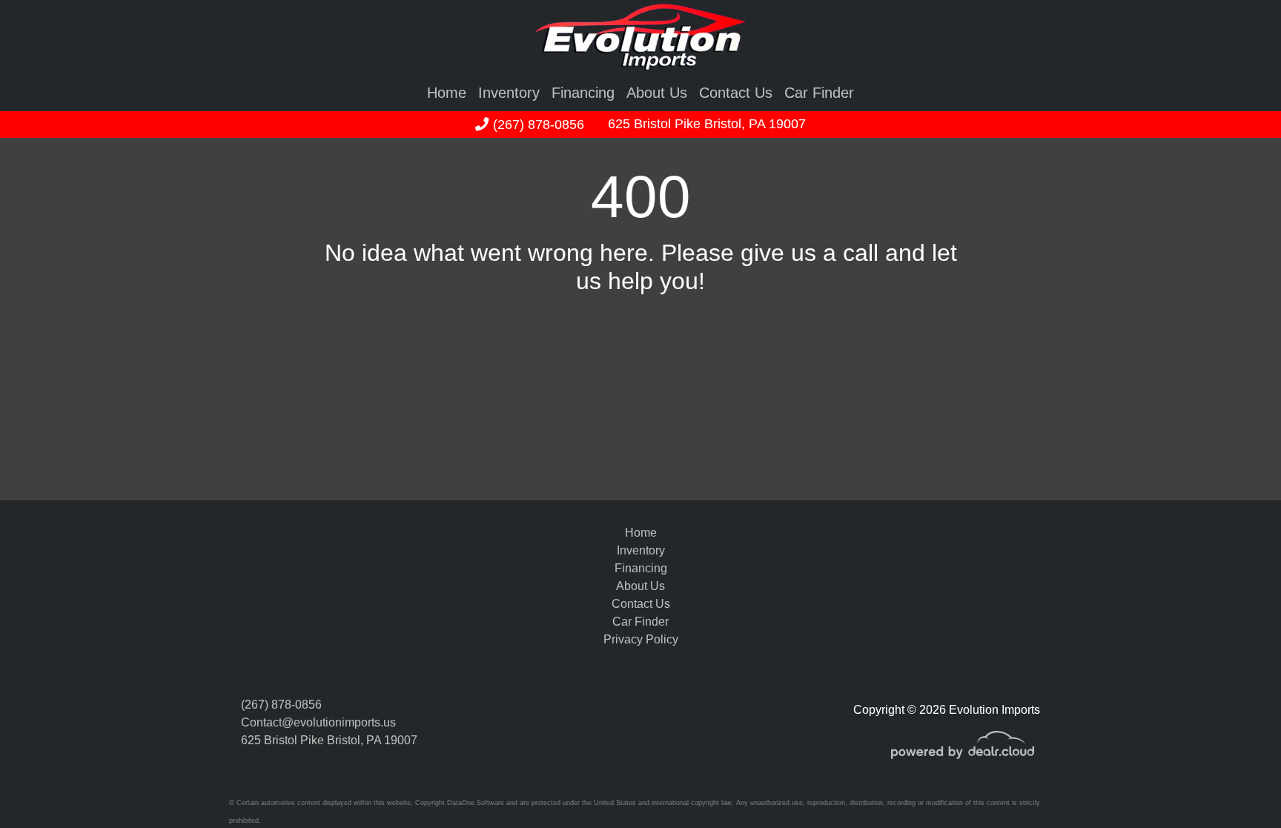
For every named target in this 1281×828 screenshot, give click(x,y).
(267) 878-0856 (536, 124)
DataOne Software (475, 803)
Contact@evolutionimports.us (318, 722)
